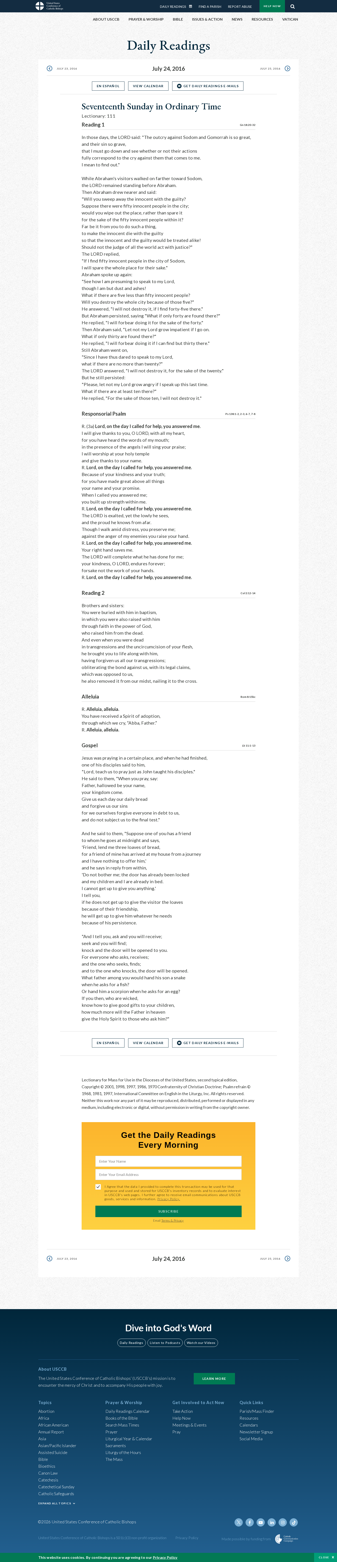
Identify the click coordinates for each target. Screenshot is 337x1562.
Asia (42, 1438)
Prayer (111, 1431)
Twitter (239, 1522)
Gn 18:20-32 (247, 125)
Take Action (182, 1411)
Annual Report (51, 1431)
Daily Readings (173, 6)
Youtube (261, 1522)
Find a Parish (210, 6)
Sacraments (115, 1445)
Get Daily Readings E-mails (211, 86)
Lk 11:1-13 (248, 745)
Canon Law (48, 1472)
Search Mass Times (122, 1424)
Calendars (249, 1424)
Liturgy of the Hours (123, 1452)
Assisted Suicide (52, 1452)
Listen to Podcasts (165, 1343)
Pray (176, 1431)
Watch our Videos (201, 1343)
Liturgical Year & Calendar (128, 1438)
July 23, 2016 (67, 68)
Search (292, 5)
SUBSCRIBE (168, 1211)
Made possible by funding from (246, 1539)
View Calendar (148, 86)
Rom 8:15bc (247, 696)
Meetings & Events (189, 1424)
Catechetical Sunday (56, 1486)
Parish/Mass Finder (257, 1411)
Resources (249, 1418)
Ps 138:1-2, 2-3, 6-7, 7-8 (240, 414)
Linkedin (272, 1522)
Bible (43, 1459)
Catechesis (48, 1479)
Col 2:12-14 (247, 593)
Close (324, 1557)
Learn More (214, 1379)
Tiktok (294, 1522)
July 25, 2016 (270, 68)
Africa (43, 1418)
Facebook (250, 1522)
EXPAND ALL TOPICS (54, 1503)
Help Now (272, 6)
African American (53, 1424)
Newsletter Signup (256, 1431)
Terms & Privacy (172, 1220)
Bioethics (46, 1466)
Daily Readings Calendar (192, 6)
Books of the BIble (121, 1418)
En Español (108, 86)
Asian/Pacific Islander (57, 1445)
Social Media (251, 1438)
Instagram (283, 1522)
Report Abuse (240, 6)
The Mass (114, 1459)
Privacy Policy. (168, 1199)
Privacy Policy (187, 1537)
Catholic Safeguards (56, 1493)
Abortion (46, 1411)
